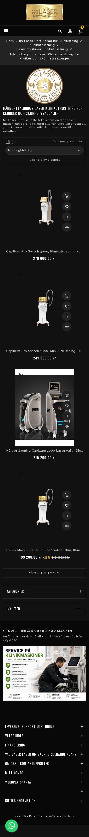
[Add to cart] (66, 196)
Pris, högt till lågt (45, 150)
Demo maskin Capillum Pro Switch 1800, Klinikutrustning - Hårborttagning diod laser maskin (44, 550)
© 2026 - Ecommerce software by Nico (44, 816)
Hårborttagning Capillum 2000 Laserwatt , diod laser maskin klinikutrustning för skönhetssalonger (44, 450)
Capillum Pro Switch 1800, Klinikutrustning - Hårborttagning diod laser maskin (44, 351)
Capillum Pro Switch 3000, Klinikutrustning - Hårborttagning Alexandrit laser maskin (44, 251)
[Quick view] (66, 227)
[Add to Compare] (66, 216)
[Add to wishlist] (66, 206)
